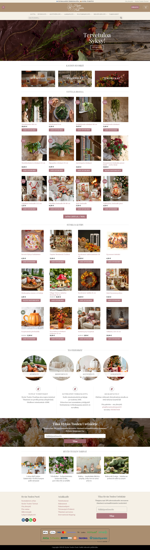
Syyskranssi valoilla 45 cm (87, 293)
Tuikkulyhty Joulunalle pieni (113, 203)
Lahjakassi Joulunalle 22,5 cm (32, 203)
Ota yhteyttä (129, 1)
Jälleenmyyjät (26, 512)
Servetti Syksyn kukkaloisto (30, 254)
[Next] (128, 368)
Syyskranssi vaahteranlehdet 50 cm (89, 255)
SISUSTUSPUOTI (100, 14)
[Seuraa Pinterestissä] (34, 520)
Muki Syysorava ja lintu (114, 293)
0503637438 (115, 410)
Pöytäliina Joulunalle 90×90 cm (59, 203)
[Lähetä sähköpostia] (27, 520)
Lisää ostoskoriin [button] (29, 130)
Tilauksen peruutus (65, 512)
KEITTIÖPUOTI (55, 14)
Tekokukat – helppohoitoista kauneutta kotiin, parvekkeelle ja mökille (61, 478)
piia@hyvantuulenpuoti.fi (111, 407)
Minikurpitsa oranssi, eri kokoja (32, 293)
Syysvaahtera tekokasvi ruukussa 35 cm (58, 332)
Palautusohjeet (63, 506)
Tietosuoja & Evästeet (66, 509)
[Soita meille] (30, 520)
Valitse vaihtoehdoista (113, 170)
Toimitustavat (63, 501)
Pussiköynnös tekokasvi (111, 124)
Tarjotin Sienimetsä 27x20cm (60, 254)
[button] (3, 7)
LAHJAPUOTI (68, 14)
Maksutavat (62, 504)
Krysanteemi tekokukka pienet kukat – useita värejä (113, 164)
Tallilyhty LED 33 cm (113, 331)
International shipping (66, 515)
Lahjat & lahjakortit (28, 515)
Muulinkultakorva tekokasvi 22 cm (33, 163)
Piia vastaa (25, 509)
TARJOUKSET (114, 14)
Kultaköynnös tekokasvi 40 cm (86, 124)
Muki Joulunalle (81, 203)
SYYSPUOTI (42, 14)
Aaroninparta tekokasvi (84, 163)
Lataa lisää (75, 216)
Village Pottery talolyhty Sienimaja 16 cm (58, 294)
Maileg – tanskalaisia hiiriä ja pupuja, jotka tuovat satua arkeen (88, 478)
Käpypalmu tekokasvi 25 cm (58, 163)
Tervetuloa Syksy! (97, 37)
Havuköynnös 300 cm (29, 124)
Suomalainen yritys (28, 501)
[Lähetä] (121, 18)
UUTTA (32, 14)
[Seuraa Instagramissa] (23, 520)
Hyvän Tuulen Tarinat (141, 1)
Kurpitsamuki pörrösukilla (30, 331)
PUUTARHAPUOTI (83, 14)
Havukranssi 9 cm (55, 124)
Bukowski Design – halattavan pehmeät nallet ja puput (116, 477)
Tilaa (75, 441)
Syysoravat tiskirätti (113, 254)
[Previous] (21, 368)
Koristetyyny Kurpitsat (86, 331)
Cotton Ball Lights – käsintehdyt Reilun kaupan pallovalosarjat (33, 478)
